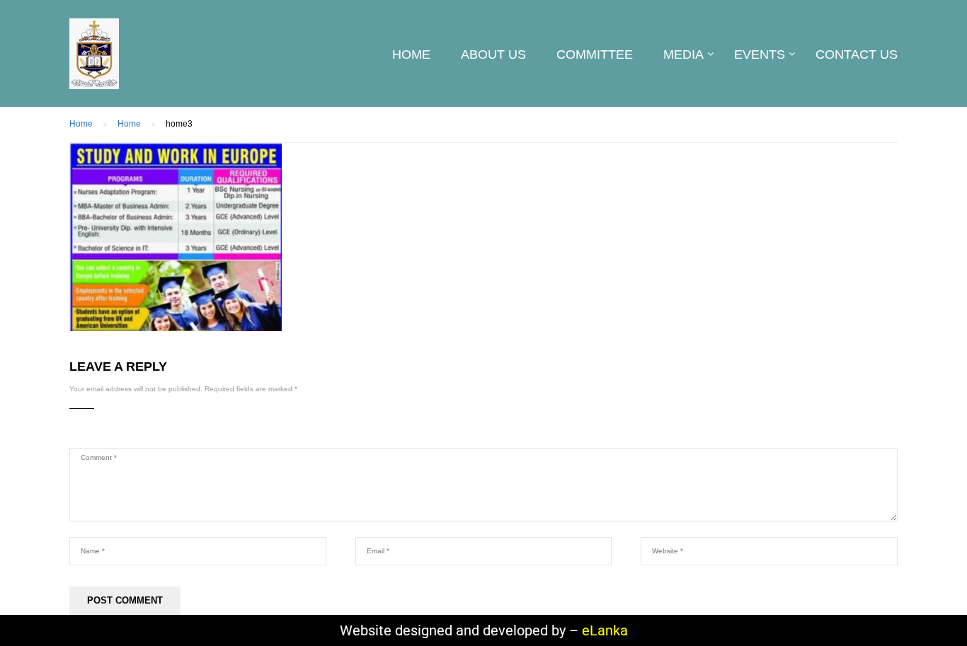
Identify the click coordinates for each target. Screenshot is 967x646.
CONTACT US (857, 54)
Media (683, 54)
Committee (594, 54)
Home (411, 54)
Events (759, 54)
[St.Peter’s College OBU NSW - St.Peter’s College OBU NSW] (94, 60)
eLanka (605, 630)
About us (493, 54)
